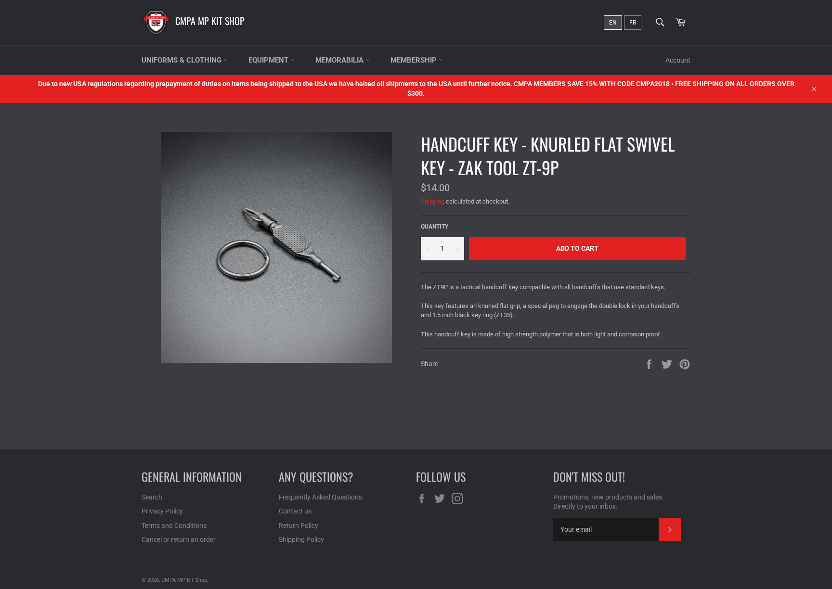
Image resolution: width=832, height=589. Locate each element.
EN (613, 22)
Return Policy (298, 525)
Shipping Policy (301, 539)
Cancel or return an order (179, 539)
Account (677, 60)
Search (152, 497)
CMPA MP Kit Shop (210, 20)
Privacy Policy (162, 511)
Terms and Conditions (174, 525)
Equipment (269, 60)
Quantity (434, 226)
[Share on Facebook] (649, 364)
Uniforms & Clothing (182, 60)
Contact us (295, 511)
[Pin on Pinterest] (684, 364)
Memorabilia (340, 60)
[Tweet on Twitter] (667, 364)
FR (632, 22)
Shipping (432, 201)
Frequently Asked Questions (320, 497)
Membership (414, 60)
